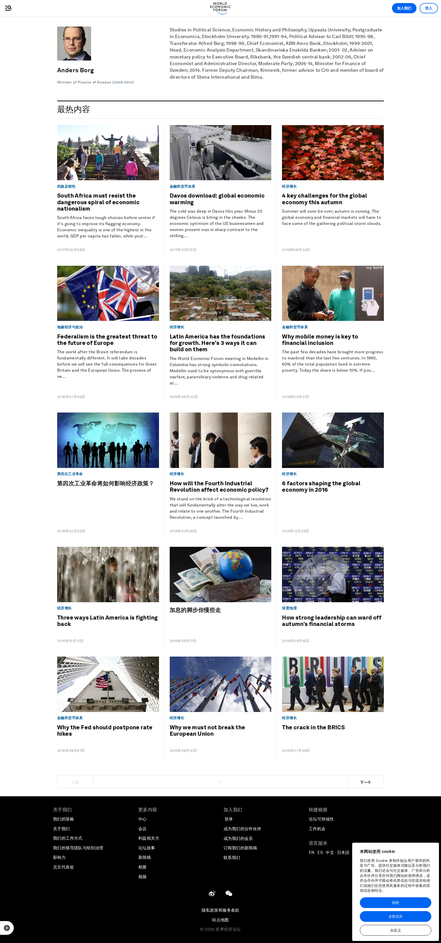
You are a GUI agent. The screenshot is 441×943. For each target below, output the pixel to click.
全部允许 (395, 916)
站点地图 (220, 919)
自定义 (395, 930)
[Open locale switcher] (7, 928)
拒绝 (395, 903)
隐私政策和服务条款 (220, 910)
